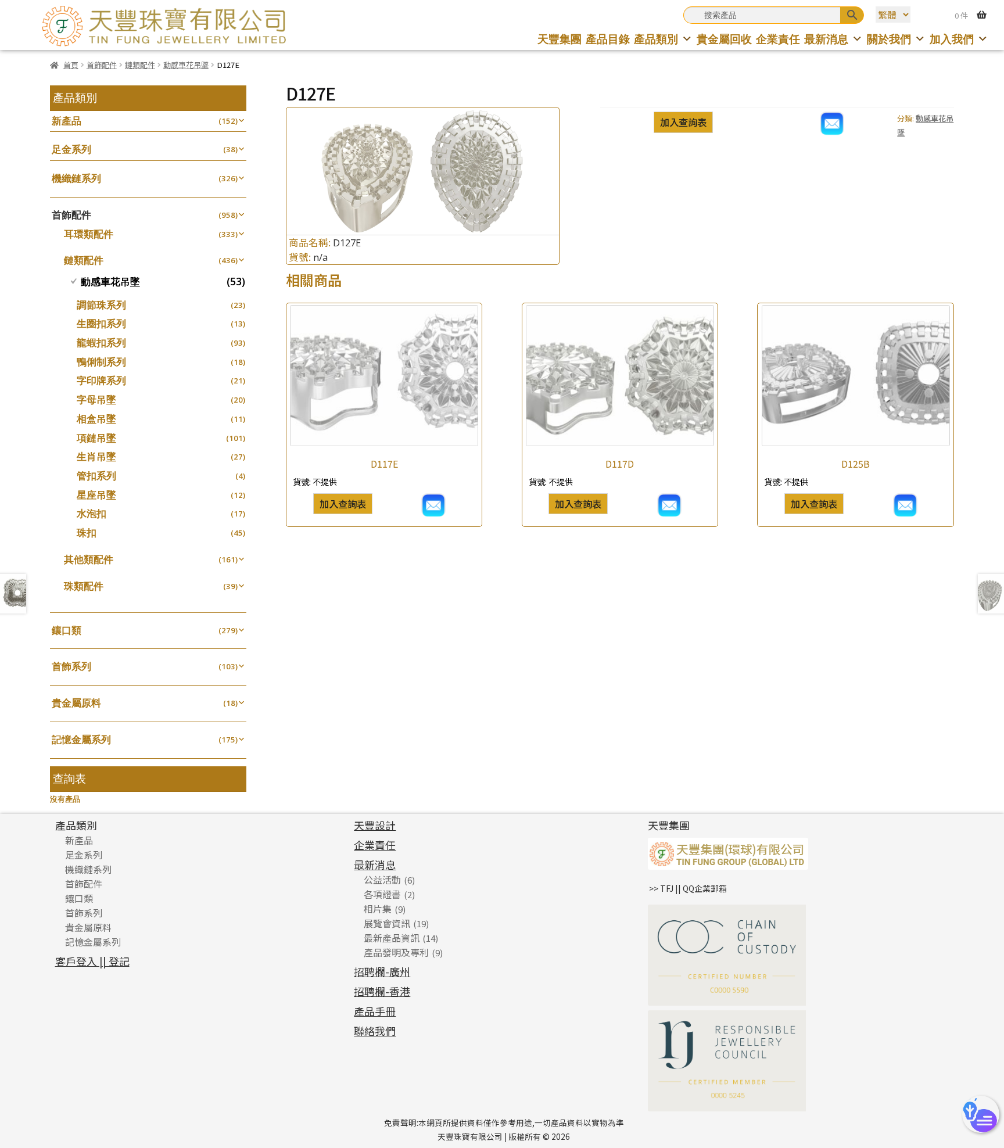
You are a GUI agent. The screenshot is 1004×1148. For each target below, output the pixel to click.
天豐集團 (559, 38)
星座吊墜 (96, 494)
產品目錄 (608, 38)
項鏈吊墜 (96, 437)
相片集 (378, 909)
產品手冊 (375, 1010)
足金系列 (71, 149)
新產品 (66, 120)
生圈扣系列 (101, 323)
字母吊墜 (96, 399)
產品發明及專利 (396, 952)
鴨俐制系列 (101, 361)
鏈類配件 (140, 64)
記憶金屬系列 (81, 739)
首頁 (70, 64)
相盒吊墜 (96, 418)
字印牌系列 (101, 380)
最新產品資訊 (391, 938)
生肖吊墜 (96, 456)
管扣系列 (96, 475)
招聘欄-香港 (382, 991)
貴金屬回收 (724, 38)
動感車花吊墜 (186, 64)
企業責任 (778, 38)
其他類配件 (88, 559)
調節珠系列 (101, 304)
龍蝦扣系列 (101, 342)
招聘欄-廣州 (382, 971)
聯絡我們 (375, 1030)
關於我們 (889, 38)
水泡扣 (91, 513)
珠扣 (86, 532)
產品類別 (656, 38)
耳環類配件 (88, 234)
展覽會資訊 (387, 923)
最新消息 (826, 38)
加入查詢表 (683, 122)
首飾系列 (71, 666)
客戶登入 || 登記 (92, 960)
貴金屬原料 (76, 702)
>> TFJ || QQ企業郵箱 (688, 888)
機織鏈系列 (76, 178)
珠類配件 (83, 586)
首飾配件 (102, 64)
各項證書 (382, 894)
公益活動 (382, 880)
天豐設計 (375, 825)
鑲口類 (66, 630)
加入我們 (952, 38)
